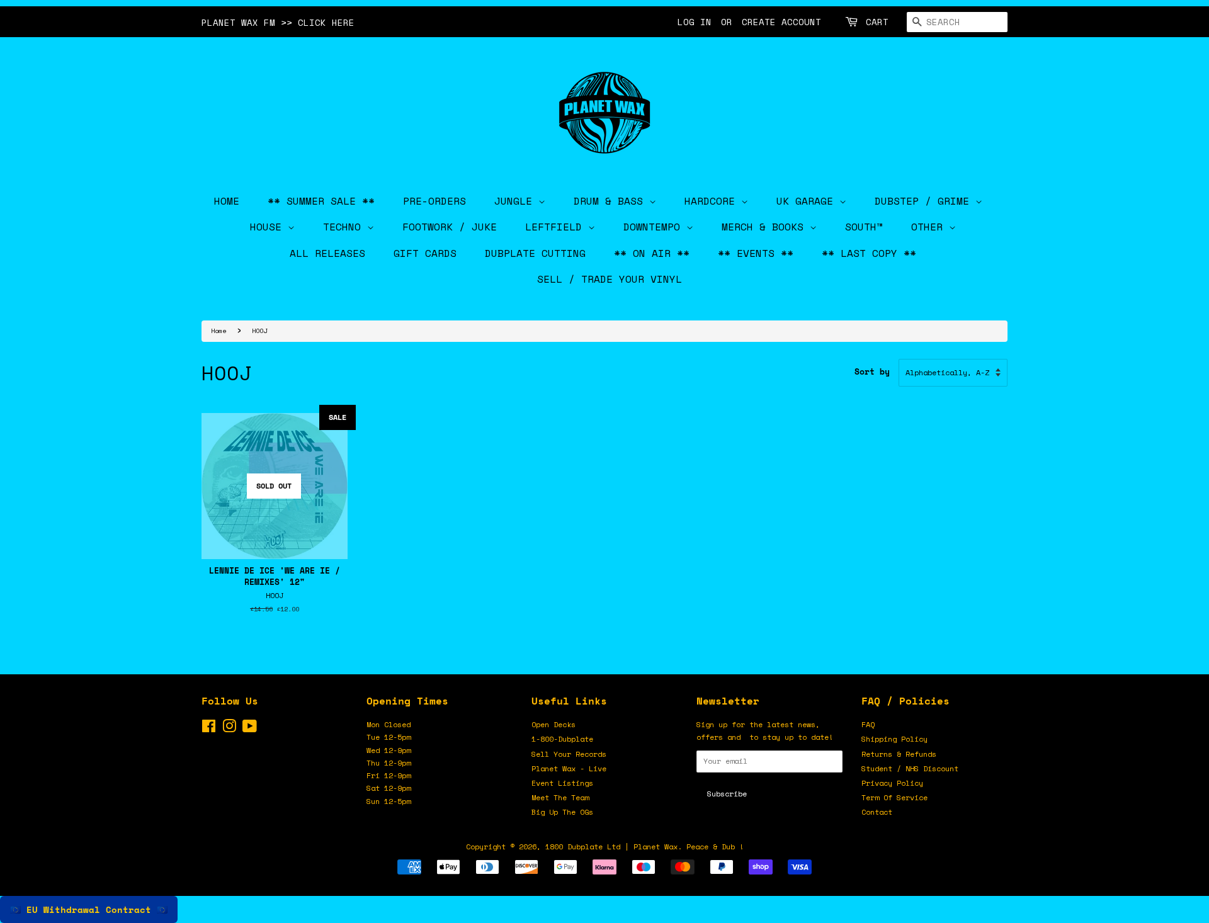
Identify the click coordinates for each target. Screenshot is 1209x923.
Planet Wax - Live (568, 768)
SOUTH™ (864, 226)
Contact (876, 812)
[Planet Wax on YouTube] (249, 728)
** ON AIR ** (652, 253)
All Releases (327, 253)
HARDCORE (712, 200)
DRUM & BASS (611, 200)
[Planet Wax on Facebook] (209, 728)
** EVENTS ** (755, 253)
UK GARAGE (807, 200)
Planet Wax (655, 846)
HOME (226, 200)
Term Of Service (894, 797)
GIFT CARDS (425, 253)
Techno (345, 226)
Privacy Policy (892, 783)
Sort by (872, 372)
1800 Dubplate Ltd (582, 846)
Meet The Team (560, 797)
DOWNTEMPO (654, 226)
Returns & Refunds (898, 754)
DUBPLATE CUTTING (535, 253)
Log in (695, 21)
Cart (877, 21)
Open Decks (553, 724)
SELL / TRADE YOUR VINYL (609, 278)
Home (218, 331)
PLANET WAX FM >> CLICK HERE (278, 22)
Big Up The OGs (562, 812)
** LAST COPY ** (869, 253)
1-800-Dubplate (562, 738)
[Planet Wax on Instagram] (229, 728)
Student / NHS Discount (909, 768)
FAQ (868, 724)
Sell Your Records (568, 754)
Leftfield (556, 226)
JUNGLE (516, 200)
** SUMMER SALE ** (321, 200)
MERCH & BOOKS (766, 226)
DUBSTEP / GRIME (925, 200)
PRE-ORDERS (434, 200)
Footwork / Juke (449, 226)
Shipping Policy (894, 738)
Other (930, 226)
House (269, 226)
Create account (781, 21)
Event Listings (562, 783)
